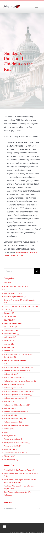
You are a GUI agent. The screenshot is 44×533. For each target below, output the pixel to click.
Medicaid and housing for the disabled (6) (18, 367)
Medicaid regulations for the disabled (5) (18, 395)
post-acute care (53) (11, 449)
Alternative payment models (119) (15, 297)
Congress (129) (9, 313)
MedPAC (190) (9, 429)
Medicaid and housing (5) (12, 364)
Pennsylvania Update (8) (12, 446)
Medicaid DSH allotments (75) (14, 377)
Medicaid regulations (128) (13, 388)
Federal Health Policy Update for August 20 (19, 470)
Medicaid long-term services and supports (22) (20, 381)
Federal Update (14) (11, 330)
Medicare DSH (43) (10, 415)
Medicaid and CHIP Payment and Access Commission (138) (18, 355)
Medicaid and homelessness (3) (15, 360)
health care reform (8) (11, 334)
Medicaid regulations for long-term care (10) (19, 391)
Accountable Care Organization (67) (16, 286)
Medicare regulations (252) (13, 422)
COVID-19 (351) (9, 320)
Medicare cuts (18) (10, 408)
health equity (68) (10, 337)
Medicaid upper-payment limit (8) (15, 398)
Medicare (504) (9, 401)
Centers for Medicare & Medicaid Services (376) (21, 306)
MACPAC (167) (9, 347)
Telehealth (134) (9, 456)
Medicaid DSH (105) (11, 374)
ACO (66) (7, 290)
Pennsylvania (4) (10, 436)
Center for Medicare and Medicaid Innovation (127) (19, 301)
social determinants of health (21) (15, 453)
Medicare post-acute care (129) (15, 418)
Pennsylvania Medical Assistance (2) (17, 442)
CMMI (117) (8, 310)
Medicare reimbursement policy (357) (17, 425)
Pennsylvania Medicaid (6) (13, 439)
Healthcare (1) (9, 340)
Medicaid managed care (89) (14, 384)
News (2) (7, 432)
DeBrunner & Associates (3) (13, 323)
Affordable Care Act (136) (13, 293)
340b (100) (7, 283)
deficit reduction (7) (10, 327)
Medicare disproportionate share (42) (16, 412)
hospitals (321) (9, 344)
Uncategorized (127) (11, 460)
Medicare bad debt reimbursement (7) (17, 405)
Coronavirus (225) (10, 316)
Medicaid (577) (9, 351)
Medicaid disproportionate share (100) (17, 371)
